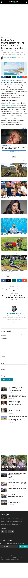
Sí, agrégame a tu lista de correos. (10, 376)
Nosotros (3, 555)
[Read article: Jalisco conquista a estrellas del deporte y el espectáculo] (4, 502)
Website (3, 369)
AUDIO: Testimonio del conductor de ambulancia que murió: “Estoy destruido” (16, 410)
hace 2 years (20, 57)
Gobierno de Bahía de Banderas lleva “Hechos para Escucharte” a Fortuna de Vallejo (13, 467)
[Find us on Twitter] (6, 531)
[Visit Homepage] (14, 2)
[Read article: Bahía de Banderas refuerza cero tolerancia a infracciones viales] (4, 496)
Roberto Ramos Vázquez (7, 105)
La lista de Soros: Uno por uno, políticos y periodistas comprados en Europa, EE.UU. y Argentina (17, 389)
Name (3, 356)
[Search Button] (26, 2)
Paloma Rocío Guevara (11, 57)
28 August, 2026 (6, 469)
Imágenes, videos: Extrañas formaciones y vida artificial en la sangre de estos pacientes (16, 403)
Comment (4, 338)
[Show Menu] (1, 2)
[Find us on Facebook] (2, 531)
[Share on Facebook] (3, 77)
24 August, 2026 (11, 504)
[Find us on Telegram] (9, 531)
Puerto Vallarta (7, 37)
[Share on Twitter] (8, 77)
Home (2, 37)
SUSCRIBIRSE (23, 546)
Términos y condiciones (12, 555)
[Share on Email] (24, 77)
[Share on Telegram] (19, 77)
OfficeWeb (17, 559)
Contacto (21, 555)
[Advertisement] (14, 20)
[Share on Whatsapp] (14, 77)
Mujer (8, 276)
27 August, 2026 (11, 485)
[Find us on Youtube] (12, 531)
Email (3, 363)
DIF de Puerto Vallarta (8, 80)
